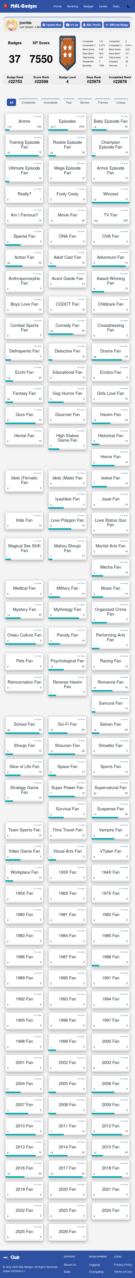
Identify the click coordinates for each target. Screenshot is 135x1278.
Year (69, 102)
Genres (84, 102)
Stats (116, 6)
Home (57, 6)
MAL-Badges (25, 1267)
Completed (28, 102)
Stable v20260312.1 (14, 1271)
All (11, 102)
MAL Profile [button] (94, 25)
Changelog (96, 1272)
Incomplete (50, 102)
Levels (103, 6)
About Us (70, 1265)
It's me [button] (74, 25)
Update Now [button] (54, 25)
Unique (121, 102)
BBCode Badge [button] (119, 25)
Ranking (72, 6)
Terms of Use (123, 1272)
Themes (103, 102)
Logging (94, 1265)
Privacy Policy (123, 1265)
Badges (89, 6)
